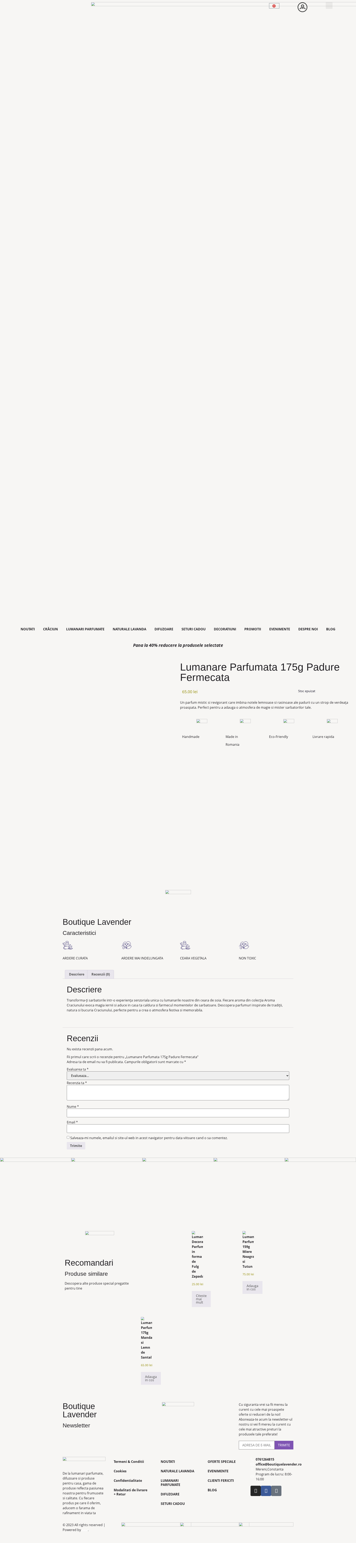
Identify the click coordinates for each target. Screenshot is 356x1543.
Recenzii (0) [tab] (100, 974)
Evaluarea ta (78, 1069)
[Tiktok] (276, 1491)
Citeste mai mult (201, 1299)
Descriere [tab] (76, 974)
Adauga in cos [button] (252, 1287)
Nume (73, 1106)
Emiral (85, 1530)
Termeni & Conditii (129, 1461)
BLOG (330, 629)
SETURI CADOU (194, 629)
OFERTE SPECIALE (222, 1461)
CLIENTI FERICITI (221, 1480)
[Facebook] (266, 1491)
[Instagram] (256, 1491)
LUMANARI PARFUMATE (85, 629)
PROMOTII (252, 629)
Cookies (120, 1471)
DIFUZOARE (164, 629)
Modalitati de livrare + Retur (130, 1492)
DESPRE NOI (308, 629)
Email (72, 1122)
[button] (329, 5)
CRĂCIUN (50, 629)
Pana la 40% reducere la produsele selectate (178, 645)
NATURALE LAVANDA (129, 629)
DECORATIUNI (225, 629)
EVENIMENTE (279, 629)
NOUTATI (28, 629)
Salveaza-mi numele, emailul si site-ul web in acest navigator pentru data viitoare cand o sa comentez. (149, 1138)
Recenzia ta (77, 1083)
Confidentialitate (128, 1480)
